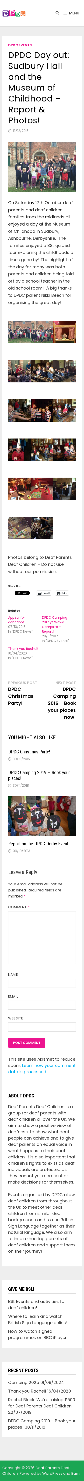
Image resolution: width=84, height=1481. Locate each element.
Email (13, 996)
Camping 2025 (23, 1382)
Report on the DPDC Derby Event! (39, 844)
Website (15, 1018)
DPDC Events (20, 45)
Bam (75, 1473)
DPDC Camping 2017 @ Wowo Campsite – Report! (54, 624)
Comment (19, 907)
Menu (74, 13)
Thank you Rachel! (23, 648)
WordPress (52, 1473)
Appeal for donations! (16, 619)
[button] (14, 13)
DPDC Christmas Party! (29, 752)
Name (13, 974)
